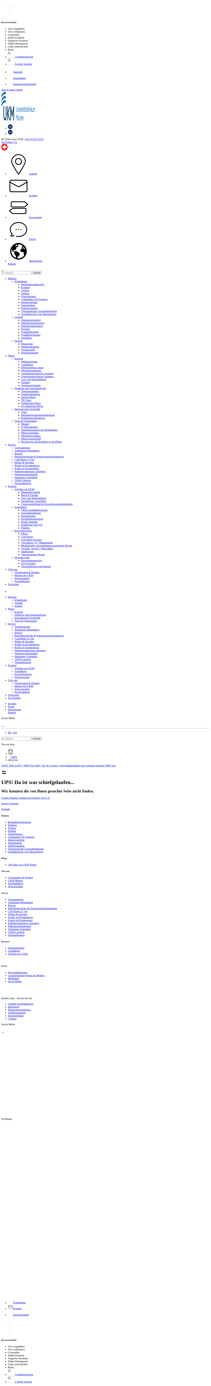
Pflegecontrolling (30, 432)
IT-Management (29, 427)
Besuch (12, 905)
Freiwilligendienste (31, 513)
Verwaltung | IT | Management (37, 542)
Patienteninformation (32, 326)
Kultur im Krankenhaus (20, 920)
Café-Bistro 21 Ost (18, 911)
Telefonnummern (17, 1012)
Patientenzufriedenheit (32, 323)
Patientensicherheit (31, 320)
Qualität (19, 317)
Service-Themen (9, 803)
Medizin (12, 278)
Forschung (13, 584)
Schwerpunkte (15, 886)
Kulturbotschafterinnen (33, 418)
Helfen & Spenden (17, 914)
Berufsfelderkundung (32, 519)
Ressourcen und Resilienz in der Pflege (41, 441)
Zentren (25, 290)
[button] (11, 591)
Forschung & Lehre (31, 539)
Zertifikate (26, 338)
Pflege (11, 355)
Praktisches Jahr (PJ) (32, 525)
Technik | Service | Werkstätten (37, 548)
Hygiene (25, 329)
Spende (18, 340)
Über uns (12, 569)
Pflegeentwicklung (31, 435)
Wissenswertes (22, 557)
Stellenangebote (29, 361)
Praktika (25, 527)
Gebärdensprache (24, 56)
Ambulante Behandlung (20, 902)
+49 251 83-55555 (34, 139)
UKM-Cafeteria (16, 932)
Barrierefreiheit (16, 1015)
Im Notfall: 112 (9, 142)
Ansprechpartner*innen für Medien (26, 975)
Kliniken (25, 287)
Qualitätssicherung (30, 335)
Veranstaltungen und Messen (36, 566)
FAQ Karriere (28, 563)
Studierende (27, 551)
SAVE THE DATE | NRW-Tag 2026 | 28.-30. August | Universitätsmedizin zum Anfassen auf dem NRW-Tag (58, 765)
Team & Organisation (26, 421)
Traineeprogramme (31, 385)
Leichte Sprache (23, 64)
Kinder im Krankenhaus (20, 917)
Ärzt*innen (27, 536)
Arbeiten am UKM (24, 489)
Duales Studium (29, 522)
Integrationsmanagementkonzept (38, 415)
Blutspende (27, 343)
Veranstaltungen (16, 935)
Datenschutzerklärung (19, 1009)
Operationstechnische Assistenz (37, 376)
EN (15, 732)
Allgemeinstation (30, 391)
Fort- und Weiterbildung (33, 379)
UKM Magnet (15, 880)
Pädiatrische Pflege (31, 403)
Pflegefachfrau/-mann (32, 367)
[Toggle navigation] (2, 270)
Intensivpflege (28, 397)
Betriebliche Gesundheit (33, 501)
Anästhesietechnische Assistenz (37, 373)
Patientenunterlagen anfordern (23, 923)
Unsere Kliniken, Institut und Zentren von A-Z (25, 798)
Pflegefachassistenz (31, 370)
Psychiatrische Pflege (32, 406)
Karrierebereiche (23, 530)
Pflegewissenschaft (31, 438)
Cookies (12, 1018)
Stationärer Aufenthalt (19, 929)
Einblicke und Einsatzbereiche (30, 388)
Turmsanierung (16, 899)
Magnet (25, 424)
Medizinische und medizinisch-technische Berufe (46, 545)
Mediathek (13, 978)
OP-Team (26, 400)
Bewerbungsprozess (31, 560)
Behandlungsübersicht (32, 284)
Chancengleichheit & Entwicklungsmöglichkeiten (47, 504)
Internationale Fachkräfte (27, 409)
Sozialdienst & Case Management (38, 314)
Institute (25, 293)
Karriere (19, 358)
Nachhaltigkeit (15, 883)
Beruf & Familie (29, 495)
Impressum (13, 1006)
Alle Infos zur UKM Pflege (22, 864)
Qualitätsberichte (30, 332)
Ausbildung (27, 364)
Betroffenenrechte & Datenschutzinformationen (32, 908)
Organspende (28, 349)
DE (10, 732)
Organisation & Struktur (20, 877)
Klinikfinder (21, 281)
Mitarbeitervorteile (30, 492)
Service (12, 444)
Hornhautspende (29, 352)
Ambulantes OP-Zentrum (34, 299)
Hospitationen (28, 516)
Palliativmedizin (29, 308)
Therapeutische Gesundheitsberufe (39, 311)
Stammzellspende (30, 346)
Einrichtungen (28, 296)
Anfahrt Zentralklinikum (20, 1003)
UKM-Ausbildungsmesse (34, 510)
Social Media (15, 981)
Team (24, 412)
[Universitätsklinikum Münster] (105, 106)
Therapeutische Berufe (33, 554)
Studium (25, 382)
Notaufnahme (28, 305)
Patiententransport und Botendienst (39, 430)
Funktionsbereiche (30, 394)
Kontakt (5, 809)
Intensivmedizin (29, 302)
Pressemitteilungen (17, 972)
